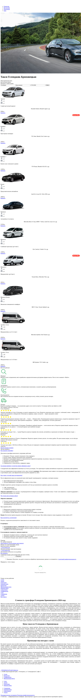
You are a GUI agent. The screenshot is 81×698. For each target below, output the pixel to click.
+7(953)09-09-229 (5, 670)
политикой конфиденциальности (67, 559)
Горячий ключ (4, 584)
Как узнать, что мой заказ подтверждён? (11, 475)
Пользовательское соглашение (9, 695)
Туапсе (2, 595)
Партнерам (7, 9)
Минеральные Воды (9, 678)
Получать (18, 556)
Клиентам (6, 6)
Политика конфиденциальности (26, 695)
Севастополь (4, 589)
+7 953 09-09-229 (5, 547)
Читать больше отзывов (7, 447)
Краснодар (3, 585)
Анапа (2, 581)
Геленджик (4, 582)
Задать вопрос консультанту (16, 543)
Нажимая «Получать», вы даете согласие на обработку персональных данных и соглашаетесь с (41, 559)
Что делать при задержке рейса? (9, 495)
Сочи (2, 592)
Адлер (2, 579)
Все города (4, 597)
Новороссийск (4, 588)
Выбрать (3, 113)
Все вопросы (4, 553)
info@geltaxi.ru (4, 543)
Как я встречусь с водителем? (9, 517)
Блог (5, 10)
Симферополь (4, 591)
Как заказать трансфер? (7, 450)
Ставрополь (4, 594)
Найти (47, 85)
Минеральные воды (6, 587)
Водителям (7, 7)
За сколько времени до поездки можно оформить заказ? (16, 466)
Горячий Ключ (8, 689)
